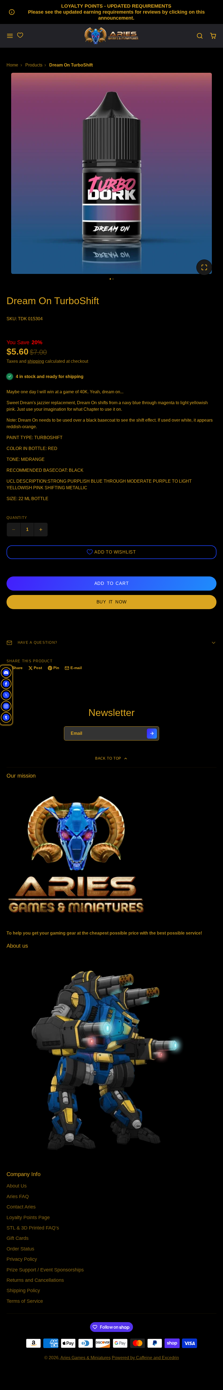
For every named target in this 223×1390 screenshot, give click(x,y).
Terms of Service (25, 1301)
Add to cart (111, 583)
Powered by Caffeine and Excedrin (145, 1357)
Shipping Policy (23, 1290)
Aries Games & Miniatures (85, 1357)
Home (12, 65)
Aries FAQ (18, 1196)
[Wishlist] (20, 35)
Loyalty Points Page (28, 1217)
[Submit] (152, 734)
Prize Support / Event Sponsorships (45, 1270)
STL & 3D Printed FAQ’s (33, 1228)
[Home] (111, 35)
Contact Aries (21, 1207)
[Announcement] (111, 12)
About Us (17, 1186)
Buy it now (112, 602)
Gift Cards (18, 1238)
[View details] (111, 853)
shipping (35, 361)
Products (33, 65)
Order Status (20, 1249)
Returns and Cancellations (35, 1280)
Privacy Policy (22, 1259)
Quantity (17, 518)
